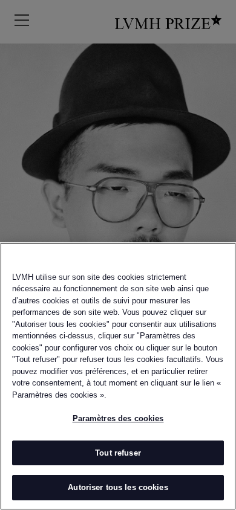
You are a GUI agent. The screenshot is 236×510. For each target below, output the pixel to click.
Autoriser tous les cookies (118, 487)
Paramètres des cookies (118, 418)
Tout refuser (118, 452)
